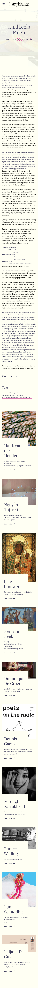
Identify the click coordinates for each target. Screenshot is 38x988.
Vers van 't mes (27, 397)
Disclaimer (20, 984)
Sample (29, 39)
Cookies (15, 984)
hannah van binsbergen (9, 393)
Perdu (9, 395)
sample (10, 397)
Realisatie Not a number (30, 984)
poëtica (14, 395)
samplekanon (17, 397)
